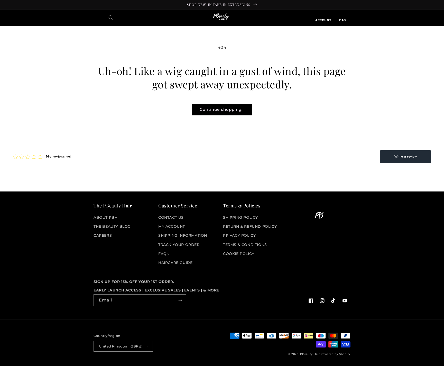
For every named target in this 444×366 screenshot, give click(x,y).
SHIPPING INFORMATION (182, 235)
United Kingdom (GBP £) (121, 346)
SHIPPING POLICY (240, 217)
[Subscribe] (180, 300)
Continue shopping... (222, 109)
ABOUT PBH (105, 217)
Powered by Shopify (335, 354)
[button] (111, 17)
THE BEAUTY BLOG (112, 226)
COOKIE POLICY (238, 253)
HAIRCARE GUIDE (175, 262)
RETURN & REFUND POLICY (250, 226)
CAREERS (103, 235)
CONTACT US (171, 217)
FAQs (163, 253)
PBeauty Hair (310, 354)
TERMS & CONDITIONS (245, 244)
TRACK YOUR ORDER (179, 244)
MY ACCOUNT (171, 226)
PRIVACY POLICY (239, 235)
